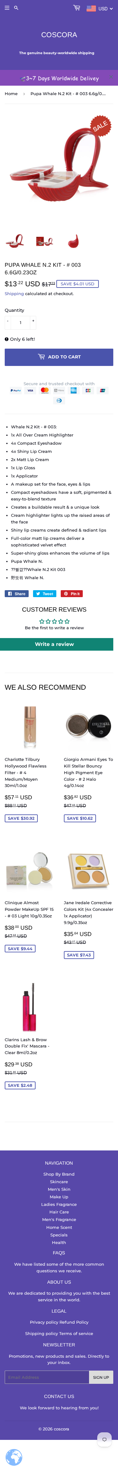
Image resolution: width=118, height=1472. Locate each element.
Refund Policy (73, 1322)
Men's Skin (59, 1189)
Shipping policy (42, 1333)
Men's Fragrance (59, 1219)
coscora (59, 35)
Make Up (59, 1196)
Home (11, 93)
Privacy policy (44, 1322)
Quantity (14, 310)
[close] (111, 77)
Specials (59, 1234)
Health (59, 1242)
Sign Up (101, 1377)
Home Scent (59, 1227)
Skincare (59, 1181)
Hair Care (59, 1211)
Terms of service (76, 1333)
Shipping (14, 293)
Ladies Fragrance (59, 1204)
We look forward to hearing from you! (59, 1407)
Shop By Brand (59, 1174)
